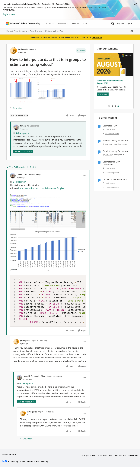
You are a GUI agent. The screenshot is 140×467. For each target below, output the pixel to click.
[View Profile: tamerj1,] (16, 127)
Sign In (129, 23)
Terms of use (120, 455)
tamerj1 (23, 125)
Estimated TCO (110, 125)
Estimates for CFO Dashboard (111, 163)
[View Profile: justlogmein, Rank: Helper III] (13, 50)
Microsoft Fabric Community (16, 31)
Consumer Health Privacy (37, 461)
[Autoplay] (109, 106)
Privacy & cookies (105, 455)
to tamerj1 (43, 340)
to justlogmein (33, 125)
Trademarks (133, 455)
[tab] (112, 106)
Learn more (97, 37)
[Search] (112, 23)
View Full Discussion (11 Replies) (22, 167)
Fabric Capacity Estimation (115, 140)
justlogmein (23, 49)
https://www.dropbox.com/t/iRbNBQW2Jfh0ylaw (41, 188)
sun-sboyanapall (120, 144)
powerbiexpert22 (112, 133)
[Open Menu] (132, 31)
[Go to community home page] (23, 23)
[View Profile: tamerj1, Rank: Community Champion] (13, 175)
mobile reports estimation (115, 179)
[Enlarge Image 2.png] (48, 249)
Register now (9, 14)
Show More (17, 108)
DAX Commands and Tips (54, 31)
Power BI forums (36, 31)
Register (120, 23)
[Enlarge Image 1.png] (48, 211)
